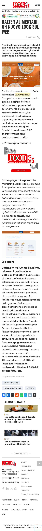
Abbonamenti (26, 486)
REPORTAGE (15, 510)
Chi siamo (25, 478)
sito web (30, 388)
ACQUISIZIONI (7, 500)
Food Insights (26, 466)
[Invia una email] (30, 395)
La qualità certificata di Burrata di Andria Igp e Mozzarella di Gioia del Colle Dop (19, 419)
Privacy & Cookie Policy (30, 494)
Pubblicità (25, 482)
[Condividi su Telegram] (25, 395)
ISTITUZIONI (6, 505)
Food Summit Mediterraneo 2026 (24, 11)
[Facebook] (3, 488)
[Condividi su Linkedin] (8, 395)
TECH (31, 510)
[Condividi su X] (12, 395)
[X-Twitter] (11, 488)
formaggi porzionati (12, 388)
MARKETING (17, 505)
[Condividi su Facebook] (3, 395)
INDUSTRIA (34, 500)
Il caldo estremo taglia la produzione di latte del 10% (17, 443)
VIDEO (4, 514)
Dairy (7, 414)
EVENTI (16, 500)
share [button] (38, 37)
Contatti (24, 474)
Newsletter (25, 490)
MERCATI (27, 505)
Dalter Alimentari (11, 383)
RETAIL (24, 510)
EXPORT (24, 500)
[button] (3, 4)
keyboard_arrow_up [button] (39, 463)
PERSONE (5, 510)
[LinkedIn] (7, 488)
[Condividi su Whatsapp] (21, 395)
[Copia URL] (34, 395)
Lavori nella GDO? (27, 470)
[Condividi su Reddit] (17, 395)
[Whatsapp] (15, 488)
